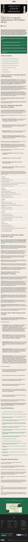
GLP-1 (9, 79)
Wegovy (5, 83)
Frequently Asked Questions (6, 71)
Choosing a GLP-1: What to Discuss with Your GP (9, 67)
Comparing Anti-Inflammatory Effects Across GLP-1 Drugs (10, 63)
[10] (5, 252)
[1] (4, 252)
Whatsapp (9, 522)
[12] (13, 360)
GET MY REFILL (9, 535)
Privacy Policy (9, 523)
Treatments (2, 523)
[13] (14, 360)
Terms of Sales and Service (10, 526)
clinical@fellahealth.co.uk (23, 529)
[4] (24, 290)
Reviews (2, 524)
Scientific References (5, 69)
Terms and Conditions (10, 527)
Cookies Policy (9, 524)
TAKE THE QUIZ (3, 535)
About (1, 522)
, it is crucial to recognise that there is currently (9, 240)
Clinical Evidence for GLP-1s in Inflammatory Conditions (10, 65)
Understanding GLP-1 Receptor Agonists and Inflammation (10, 58)
